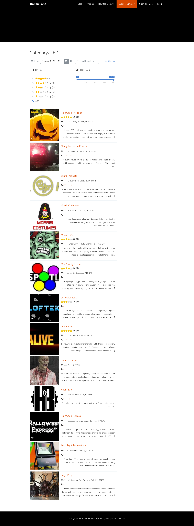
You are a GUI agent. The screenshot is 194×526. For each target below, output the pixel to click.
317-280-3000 (69, 340)
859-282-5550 (69, 425)
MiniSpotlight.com (71, 264)
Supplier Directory (127, 4)
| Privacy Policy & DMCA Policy (111, 519)
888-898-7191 (69, 126)
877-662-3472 (69, 185)
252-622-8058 (69, 155)
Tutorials (90, 4)
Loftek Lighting (69, 298)
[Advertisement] (97, 25)
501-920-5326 (69, 455)
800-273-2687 (69, 399)
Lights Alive (67, 327)
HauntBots (66, 390)
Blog (80, 4)
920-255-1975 (69, 277)
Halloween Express (71, 416)
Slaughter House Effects (74, 146)
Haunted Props (69, 360)
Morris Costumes (70, 205)
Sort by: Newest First (86, 61)
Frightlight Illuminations (73, 446)
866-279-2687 (69, 484)
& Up (51, 83)
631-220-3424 (69, 369)
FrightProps (67, 475)
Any (37, 101)
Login (159, 4)
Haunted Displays (106, 4)
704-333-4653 (69, 215)
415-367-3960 (69, 306)
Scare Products (69, 176)
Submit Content (146, 4)
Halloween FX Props (71, 113)
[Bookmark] (32, 138)
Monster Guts (68, 235)
